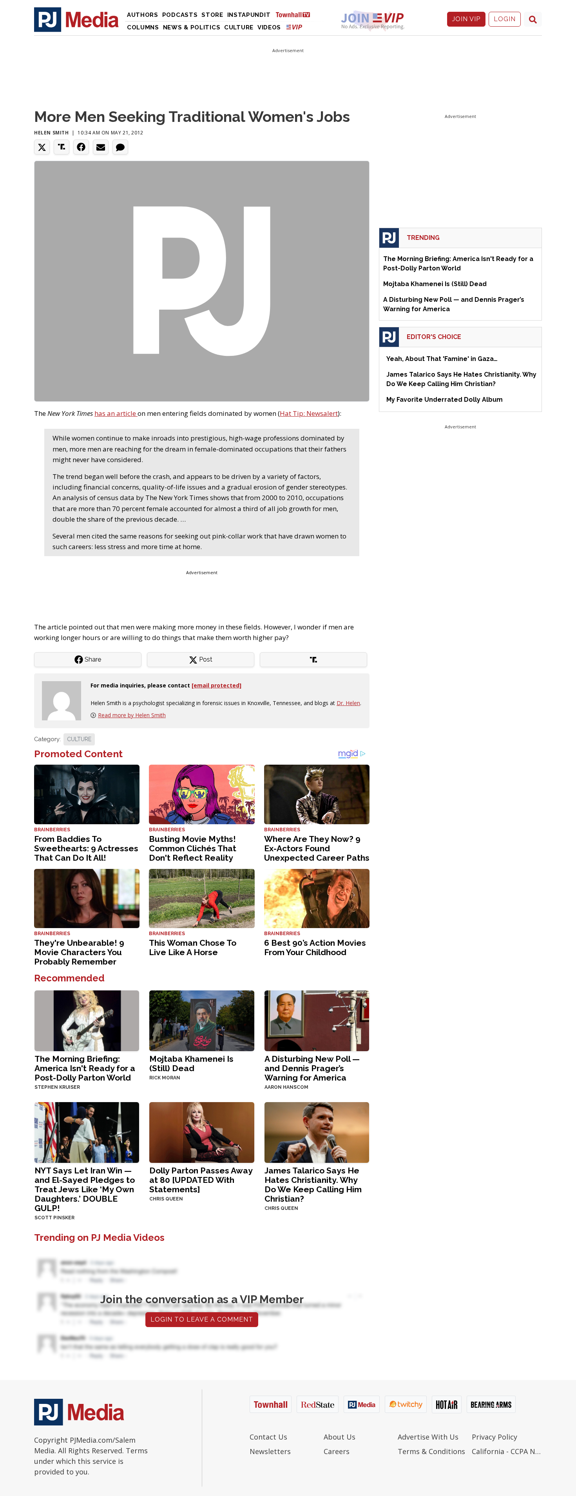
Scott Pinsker (54, 1217)
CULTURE (79, 739)
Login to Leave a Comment (201, 1319)
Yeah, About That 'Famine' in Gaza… (442, 359)
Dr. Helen (348, 703)
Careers (337, 1451)
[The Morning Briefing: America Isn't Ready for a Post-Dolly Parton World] (86, 1020)
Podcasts (180, 14)
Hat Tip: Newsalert (309, 413)
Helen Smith (51, 132)
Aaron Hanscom (286, 1087)
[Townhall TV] (296, 14)
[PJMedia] (76, 19)
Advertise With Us (428, 1437)
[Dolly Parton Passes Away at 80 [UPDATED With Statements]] (201, 1132)
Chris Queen (166, 1199)
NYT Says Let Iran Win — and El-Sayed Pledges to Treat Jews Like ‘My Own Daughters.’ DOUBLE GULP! (84, 1189)
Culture (239, 27)
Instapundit (249, 14)
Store (212, 14)
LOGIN (505, 19)
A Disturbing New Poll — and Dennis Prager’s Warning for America (312, 1068)
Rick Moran (164, 1078)
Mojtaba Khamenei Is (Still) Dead (191, 1063)
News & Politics (192, 27)
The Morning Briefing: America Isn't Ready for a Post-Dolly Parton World (84, 1068)
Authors (142, 14)
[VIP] (294, 27)
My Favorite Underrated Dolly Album (444, 399)
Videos (269, 27)
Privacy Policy (494, 1437)
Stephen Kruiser (57, 1087)
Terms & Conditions (431, 1451)
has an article (116, 413)
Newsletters (270, 1451)
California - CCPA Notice (507, 1451)
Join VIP (466, 19)
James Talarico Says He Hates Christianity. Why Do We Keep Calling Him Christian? (313, 1185)
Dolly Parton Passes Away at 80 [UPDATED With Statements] (200, 1180)
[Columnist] (64, 700)
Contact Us (268, 1437)
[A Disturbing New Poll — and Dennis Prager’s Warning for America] (316, 1020)
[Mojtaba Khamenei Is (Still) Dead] (201, 1020)
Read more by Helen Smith (132, 715)
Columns (143, 27)
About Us (339, 1437)
